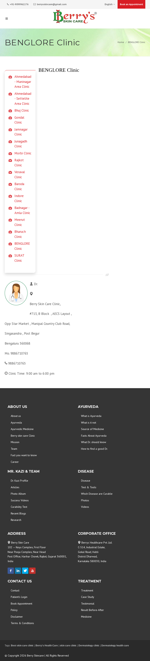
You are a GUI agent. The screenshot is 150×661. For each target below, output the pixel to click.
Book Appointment (21, 603)
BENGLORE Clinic (136, 42)
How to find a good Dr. (94, 449)
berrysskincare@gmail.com (51, 4)
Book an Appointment (131, 4)
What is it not (88, 422)
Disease (85, 480)
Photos (85, 500)
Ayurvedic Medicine (22, 429)
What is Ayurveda (91, 416)
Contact (15, 590)
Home (121, 42)
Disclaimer (17, 616)
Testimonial (87, 603)
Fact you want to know (24, 455)
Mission (15, 442)
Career (15, 462)
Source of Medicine (92, 429)
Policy (14, 610)
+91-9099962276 (19, 4)
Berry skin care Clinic (23, 435)
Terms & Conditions (22, 623)
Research (16, 520)
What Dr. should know (93, 442)
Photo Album (18, 493)
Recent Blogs (18, 513)
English (108, 4)
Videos (85, 507)
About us (16, 416)
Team (14, 449)
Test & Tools (88, 487)
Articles (15, 487)
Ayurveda (16, 422)
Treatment (87, 590)
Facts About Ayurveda (93, 435)
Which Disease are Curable (96, 493)
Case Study (87, 597)
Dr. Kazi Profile (19, 480)
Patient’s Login (19, 597)
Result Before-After (92, 610)
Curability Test (19, 507)
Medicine (86, 616)
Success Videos (20, 500)
